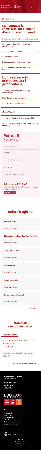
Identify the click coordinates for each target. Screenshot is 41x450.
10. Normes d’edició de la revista (18, 118)
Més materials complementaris (25, 364)
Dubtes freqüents (9, 417)
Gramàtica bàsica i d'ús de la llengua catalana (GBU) (18, 354)
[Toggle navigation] (37, 7)
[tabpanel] (20, 348)
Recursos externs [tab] (10, 335)
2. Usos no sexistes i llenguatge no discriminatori (16, 45)
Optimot (8, 347)
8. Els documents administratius (15, 98)
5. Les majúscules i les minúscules (16, 62)
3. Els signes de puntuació (12, 51)
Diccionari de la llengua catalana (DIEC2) (18, 340)
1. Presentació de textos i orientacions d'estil (20, 39)
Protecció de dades (20, 441)
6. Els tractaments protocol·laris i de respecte (16, 68)
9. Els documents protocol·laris (14, 103)
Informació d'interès (10, 424)
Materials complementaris (12, 422)
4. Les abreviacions (10, 57)
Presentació (8, 413)
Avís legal (20, 439)
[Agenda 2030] (13, 399)
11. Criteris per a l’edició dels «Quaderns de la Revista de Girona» (20, 124)
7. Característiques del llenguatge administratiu (16, 92)
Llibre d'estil (8, 415)
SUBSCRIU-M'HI (10, 192)
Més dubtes (33, 308)
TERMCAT (8, 343)
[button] (32, 7)
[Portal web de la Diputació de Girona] (20, 433)
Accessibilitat (20, 443)
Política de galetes (20, 446)
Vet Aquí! (7, 419)
